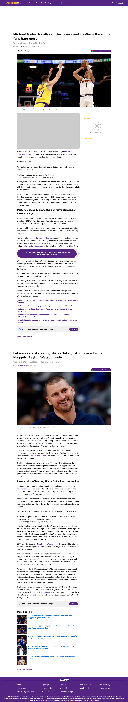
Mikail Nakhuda (22, 46)
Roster (55, 3)
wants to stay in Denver (38, 456)
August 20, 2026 (46, 522)
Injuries (62, 3)
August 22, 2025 (47, 177)
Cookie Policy (85, 688)
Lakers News (27, 336)
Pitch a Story (21, 688)
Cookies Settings (66, 692)
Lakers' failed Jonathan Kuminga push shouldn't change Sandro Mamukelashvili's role (44, 316)
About (19, 685)
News (25, 3)
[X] (116, 2)
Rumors (31, 3)
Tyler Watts (20, 365)
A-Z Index (45, 692)
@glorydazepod (26, 175)
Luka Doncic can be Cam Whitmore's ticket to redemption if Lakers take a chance (48, 301)
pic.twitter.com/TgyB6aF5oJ (43, 175)
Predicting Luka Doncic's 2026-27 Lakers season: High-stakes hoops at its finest (47, 321)
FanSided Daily (104, 685)
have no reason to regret (26, 489)
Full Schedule (89, 138)
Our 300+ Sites (85, 685)
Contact (63, 685)
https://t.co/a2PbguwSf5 (43, 519)
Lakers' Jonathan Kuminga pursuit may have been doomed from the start (48, 306)
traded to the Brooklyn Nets (39, 238)
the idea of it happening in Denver (43, 592)
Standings (48, 3)
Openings (45, 685)
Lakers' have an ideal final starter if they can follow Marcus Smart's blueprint (45, 310)
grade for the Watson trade (48, 544)
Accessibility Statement (25, 692)
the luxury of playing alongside (34, 246)
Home (19, 336)
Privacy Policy (47, 688)
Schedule (39, 3)
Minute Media (15, 696)
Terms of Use (65, 688)
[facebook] (112, 2)
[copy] (28, 51)
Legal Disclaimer (105, 688)
